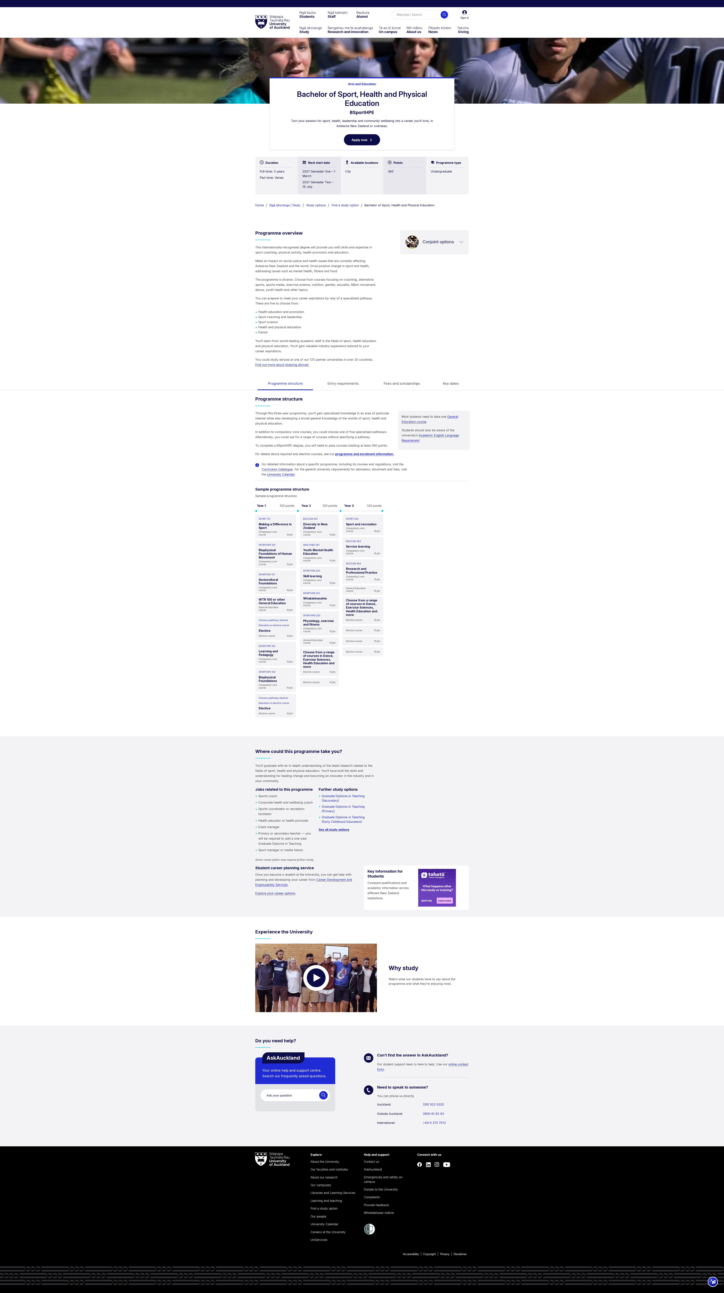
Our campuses (321, 1185)
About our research (324, 1177)
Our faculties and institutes (329, 1169)
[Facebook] (419, 1164)
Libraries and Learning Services (333, 1193)
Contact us (371, 1162)
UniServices (319, 1240)
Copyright (429, 1254)
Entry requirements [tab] (343, 383)
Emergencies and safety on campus (383, 1179)
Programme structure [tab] (285, 383)
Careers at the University (328, 1232)
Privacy (444, 1254)
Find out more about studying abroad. (282, 365)
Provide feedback (376, 1205)
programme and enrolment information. (364, 454)
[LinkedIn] (428, 1164)
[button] (464, 14)
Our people (318, 1216)
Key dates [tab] (451, 383)
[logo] (272, 22)
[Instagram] (437, 1164)
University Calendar (281, 474)
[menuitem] (307, 14)
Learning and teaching (326, 1201)
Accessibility (411, 1254)
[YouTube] (446, 1164)
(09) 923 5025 (433, 1104)
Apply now (366, 141)
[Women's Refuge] (369, 1234)
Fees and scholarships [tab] (402, 383)
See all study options (334, 829)
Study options (316, 205)
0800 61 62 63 (433, 1114)
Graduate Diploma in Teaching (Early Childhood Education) (343, 819)
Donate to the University (381, 1189)
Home (259, 205)
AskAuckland (373, 1169)
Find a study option (345, 205)
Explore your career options (275, 893)
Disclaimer (460, 1254)
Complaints (372, 1197)
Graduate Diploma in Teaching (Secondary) (343, 798)
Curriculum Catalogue (277, 469)
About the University (325, 1162)
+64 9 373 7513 (434, 1123)
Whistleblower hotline (379, 1213)
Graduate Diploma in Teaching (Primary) (343, 809)
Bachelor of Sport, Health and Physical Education (399, 205)
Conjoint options (438, 241)
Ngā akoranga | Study (285, 205)
